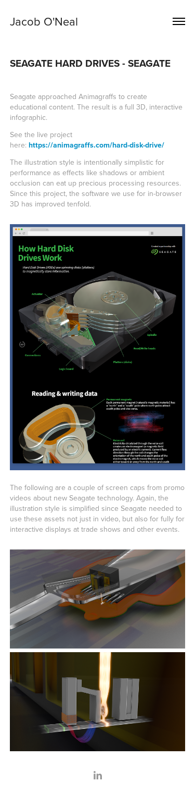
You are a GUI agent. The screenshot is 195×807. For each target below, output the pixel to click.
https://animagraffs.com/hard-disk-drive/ (96, 145)
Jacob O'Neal (44, 21)
